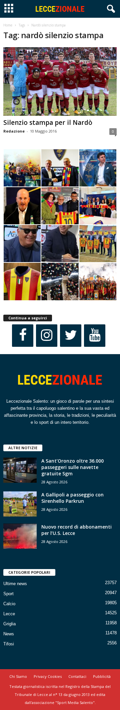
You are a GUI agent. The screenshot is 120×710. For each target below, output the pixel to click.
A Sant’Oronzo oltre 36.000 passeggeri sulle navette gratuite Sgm (72, 467)
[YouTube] (94, 335)
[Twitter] (70, 335)
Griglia (9, 623)
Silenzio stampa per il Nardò (47, 122)
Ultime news (15, 583)
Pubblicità (102, 676)
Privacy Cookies (48, 676)
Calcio (9, 603)
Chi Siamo (18, 676)
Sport (8, 593)
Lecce (9, 613)
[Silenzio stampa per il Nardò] (60, 81)
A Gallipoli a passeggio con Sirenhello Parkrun (72, 497)
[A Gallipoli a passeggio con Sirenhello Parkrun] (20, 504)
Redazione (14, 131)
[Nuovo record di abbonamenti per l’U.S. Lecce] (20, 536)
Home (7, 25)
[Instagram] (46, 335)
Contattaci (77, 676)
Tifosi (8, 643)
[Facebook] (22, 335)
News (8, 633)
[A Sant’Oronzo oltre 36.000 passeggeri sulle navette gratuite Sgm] (20, 470)
